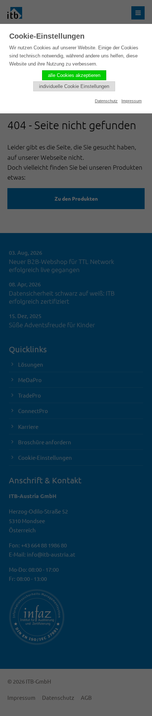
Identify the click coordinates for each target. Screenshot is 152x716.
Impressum (131, 101)
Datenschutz (106, 101)
